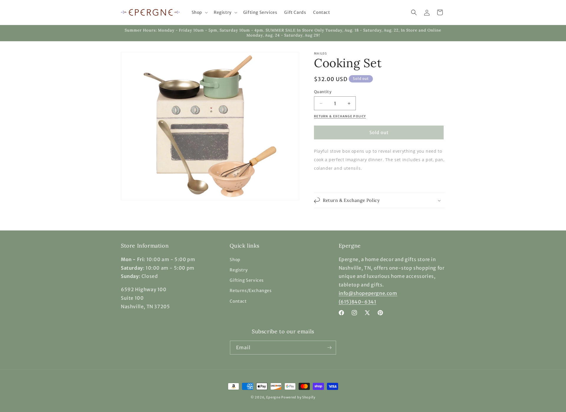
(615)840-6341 (357, 302)
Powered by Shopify (298, 397)
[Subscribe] (329, 348)
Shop (235, 259)
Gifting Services (247, 280)
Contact (238, 301)
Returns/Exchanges (251, 290)
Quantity (322, 91)
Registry (239, 270)
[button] (199, 12)
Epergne (273, 397)
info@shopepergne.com (368, 293)
